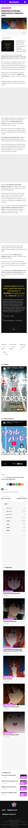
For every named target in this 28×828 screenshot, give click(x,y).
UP (19, 820)
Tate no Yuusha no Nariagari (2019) (8, 775)
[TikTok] (21, 489)
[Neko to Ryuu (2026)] (14, 666)
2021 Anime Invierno (8, 704)
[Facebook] (14, 489)
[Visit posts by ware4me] (2, 489)
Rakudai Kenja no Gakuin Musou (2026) (11, 593)
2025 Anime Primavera (23, 788)
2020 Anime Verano (22, 794)
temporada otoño (12, 479)
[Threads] (23, 489)
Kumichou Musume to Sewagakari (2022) (9, 781)
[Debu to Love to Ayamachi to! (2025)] (14, 722)
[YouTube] (17, 489)
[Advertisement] (14, 102)
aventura (18, 477)
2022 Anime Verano (22, 783)
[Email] (14, 32)
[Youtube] (14, 521)
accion (12, 477)
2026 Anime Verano (8, 591)
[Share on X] (6, 32)
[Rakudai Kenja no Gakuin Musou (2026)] (14, 581)
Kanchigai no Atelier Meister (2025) (8, 787)
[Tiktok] (14, 524)
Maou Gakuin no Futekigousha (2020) (8, 792)
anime (15, 477)
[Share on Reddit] (12, 32)
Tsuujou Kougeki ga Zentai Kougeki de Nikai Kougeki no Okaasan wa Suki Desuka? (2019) (12, 650)
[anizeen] (14, 2)
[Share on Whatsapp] (10, 32)
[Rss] (26, 489)
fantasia (3, 479)
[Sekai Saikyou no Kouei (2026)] (14, 609)
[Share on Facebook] (4, 32)
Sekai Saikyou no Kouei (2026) (9, 621)
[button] (2, 2)
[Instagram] (18, 489)
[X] (15, 489)
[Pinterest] (20, 489)
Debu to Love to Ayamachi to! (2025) (11, 735)
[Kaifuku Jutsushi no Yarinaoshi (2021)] (14, 694)
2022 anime (8, 477)
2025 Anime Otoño (8, 732)
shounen (6, 479)
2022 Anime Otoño (6, 8)
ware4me (6, 489)
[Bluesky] (24, 489)
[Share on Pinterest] (8, 32)
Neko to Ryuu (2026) (7, 679)
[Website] (12, 489)
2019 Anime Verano (8, 647)
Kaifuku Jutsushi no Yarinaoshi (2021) (11, 707)
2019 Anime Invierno (23, 777)
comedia (22, 477)
